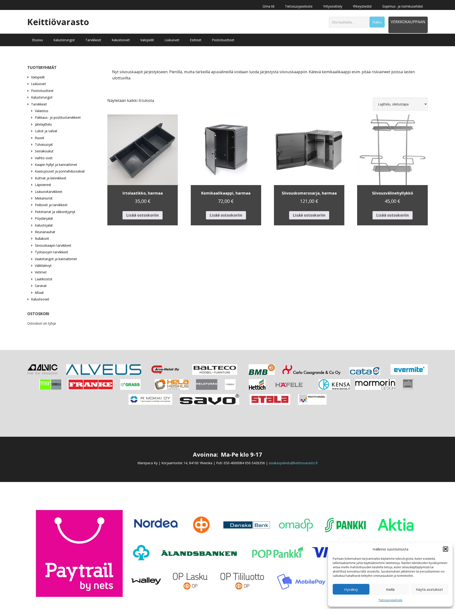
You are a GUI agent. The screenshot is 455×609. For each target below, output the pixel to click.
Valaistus (41, 111)
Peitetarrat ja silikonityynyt (55, 211)
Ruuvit (39, 138)
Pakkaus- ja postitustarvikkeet (58, 117)
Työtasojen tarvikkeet (51, 252)
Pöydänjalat (44, 218)
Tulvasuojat (44, 144)
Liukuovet (38, 84)
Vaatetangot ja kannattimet (56, 259)
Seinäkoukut (44, 151)
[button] (445, 549)
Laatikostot (43, 279)
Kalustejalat (44, 225)
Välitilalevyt (43, 265)
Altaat (39, 292)
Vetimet (41, 272)
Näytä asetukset (429, 589)
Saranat (41, 285)
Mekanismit (44, 198)
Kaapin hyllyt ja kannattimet (56, 164)
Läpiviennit (43, 184)
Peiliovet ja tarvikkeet (51, 205)
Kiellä (390, 589)
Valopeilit (38, 77)
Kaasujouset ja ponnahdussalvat (60, 171)
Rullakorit (42, 238)
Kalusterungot (42, 97)
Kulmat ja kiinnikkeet (50, 178)
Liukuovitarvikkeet (48, 191)
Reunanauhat (45, 232)
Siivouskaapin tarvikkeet (53, 245)
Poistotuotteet (42, 90)
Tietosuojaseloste (390, 600)
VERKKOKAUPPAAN (408, 21)
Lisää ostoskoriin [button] (142, 215)
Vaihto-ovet (44, 158)
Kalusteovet (40, 299)
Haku (377, 22)
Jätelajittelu (43, 124)
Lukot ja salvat (46, 131)
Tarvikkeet (39, 104)
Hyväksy (351, 589)
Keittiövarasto (58, 21)
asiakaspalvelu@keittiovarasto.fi (293, 463)
